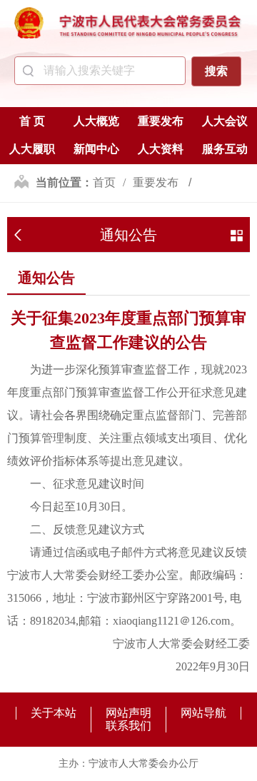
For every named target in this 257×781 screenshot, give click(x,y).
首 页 (32, 121)
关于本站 (53, 713)
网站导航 (203, 713)
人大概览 (96, 121)
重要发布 (160, 121)
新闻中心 (96, 149)
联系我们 (128, 726)
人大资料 (160, 149)
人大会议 (225, 121)
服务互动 (225, 149)
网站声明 (128, 713)
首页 (104, 182)
